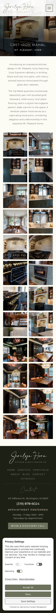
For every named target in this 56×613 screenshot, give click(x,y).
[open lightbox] (15, 145)
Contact (39, 474)
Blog (26, 474)
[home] (18, 8)
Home (11, 470)
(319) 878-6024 (28, 504)
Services (24, 470)
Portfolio (41, 470)
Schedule (28, 478)
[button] (49, 8)
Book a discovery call (28, 526)
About (15, 474)
